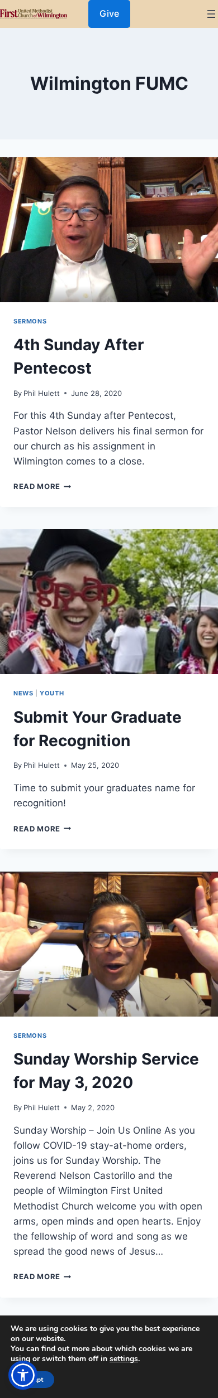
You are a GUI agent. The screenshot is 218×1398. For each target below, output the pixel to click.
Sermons (29, 321)
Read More (42, 486)
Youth (52, 693)
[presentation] (109, 229)
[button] (23, 1375)
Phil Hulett (41, 393)
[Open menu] (211, 14)
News (23, 693)
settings (124, 1359)
